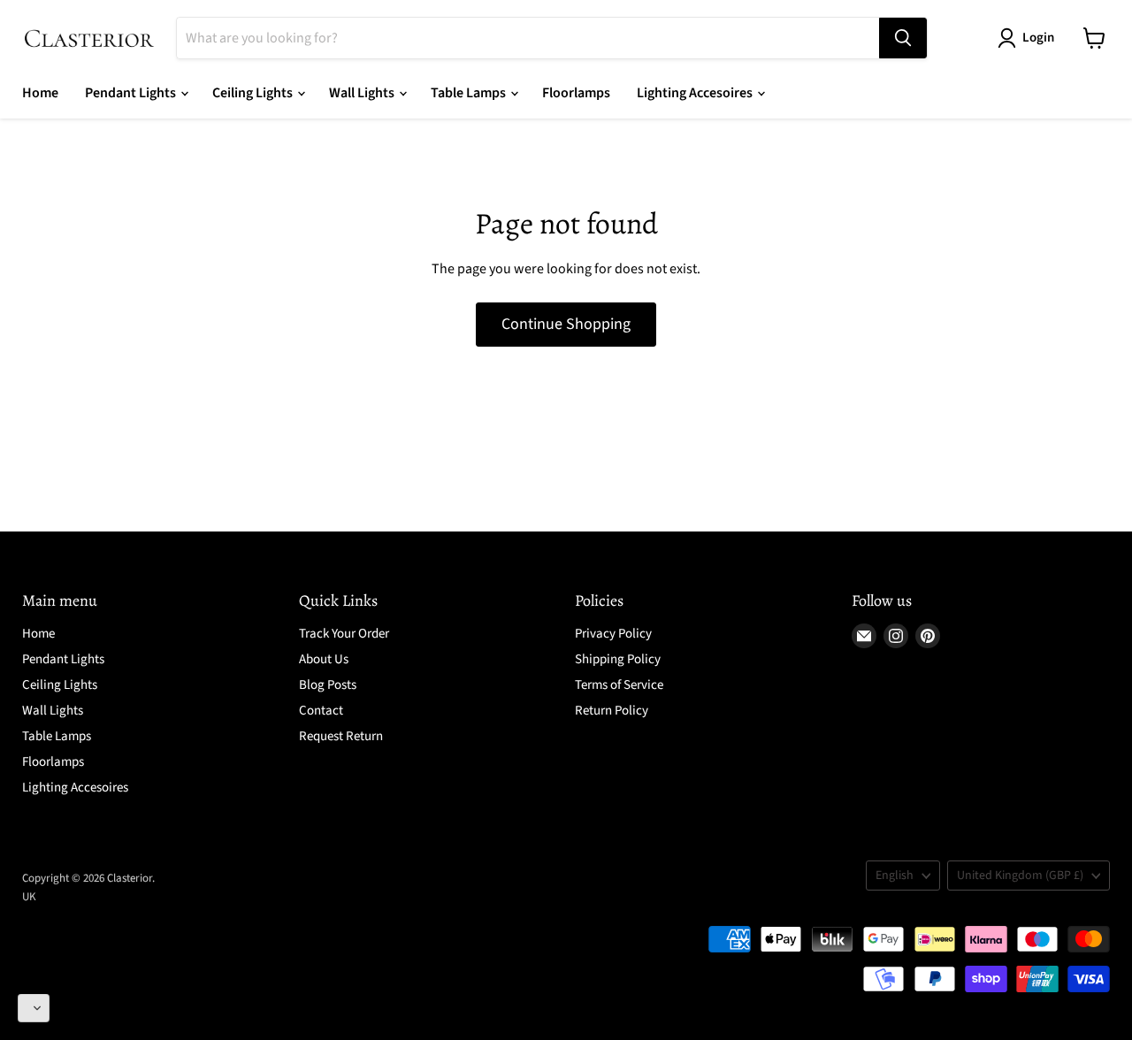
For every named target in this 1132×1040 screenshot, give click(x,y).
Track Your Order (344, 633)
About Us (323, 659)
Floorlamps (576, 93)
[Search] (903, 38)
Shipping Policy (618, 659)
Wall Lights (363, 93)
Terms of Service (619, 685)
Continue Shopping (566, 324)
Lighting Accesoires (696, 93)
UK (29, 897)
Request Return (341, 736)
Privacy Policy (613, 633)
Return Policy (611, 710)
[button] (34, 1008)
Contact (321, 710)
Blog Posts (327, 685)
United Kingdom (1020, 875)
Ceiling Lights (253, 93)
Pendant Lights (132, 93)
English (895, 875)
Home (40, 93)
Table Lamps (470, 93)
